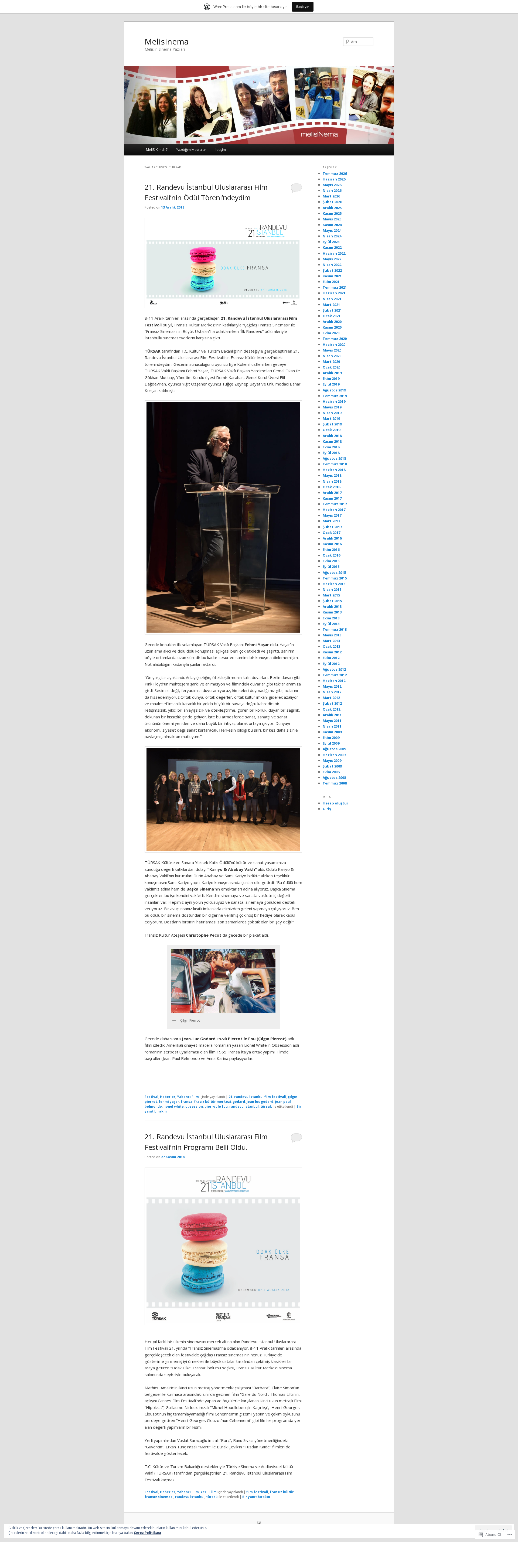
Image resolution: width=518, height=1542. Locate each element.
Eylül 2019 (331, 384)
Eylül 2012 (331, 663)
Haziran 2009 (334, 754)
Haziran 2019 (334, 401)
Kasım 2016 (332, 543)
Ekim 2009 (331, 737)
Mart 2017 (331, 520)
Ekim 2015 (331, 560)
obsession (194, 1106)
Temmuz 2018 (335, 464)
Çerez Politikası (147, 1532)
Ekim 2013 (331, 618)
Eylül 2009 (331, 743)
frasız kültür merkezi (212, 1101)
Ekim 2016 (331, 549)
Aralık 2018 (332, 435)
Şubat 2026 (332, 201)
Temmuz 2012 (335, 675)
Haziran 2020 (334, 344)
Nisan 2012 (332, 692)
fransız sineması (159, 1497)
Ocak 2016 (331, 555)
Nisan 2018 (332, 481)
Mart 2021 (331, 304)
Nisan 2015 (332, 589)
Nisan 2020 (332, 355)
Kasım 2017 (332, 498)
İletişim (220, 149)
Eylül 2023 (331, 241)
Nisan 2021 (332, 298)
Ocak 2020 (331, 367)
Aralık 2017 (332, 492)
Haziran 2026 (334, 179)
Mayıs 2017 (332, 515)
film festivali (257, 1492)
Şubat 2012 (332, 703)
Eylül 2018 (331, 452)
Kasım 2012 (332, 652)
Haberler (167, 1096)
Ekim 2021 (331, 281)
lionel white (173, 1106)
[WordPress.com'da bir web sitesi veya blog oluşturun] (259, 1523)
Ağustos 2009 (334, 748)
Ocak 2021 (331, 315)
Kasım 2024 (332, 224)
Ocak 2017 (331, 532)
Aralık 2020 (332, 321)
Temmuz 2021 (335, 287)
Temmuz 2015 (335, 578)
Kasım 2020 (332, 327)
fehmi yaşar (169, 1101)
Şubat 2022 (332, 270)
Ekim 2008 (331, 771)
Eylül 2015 (331, 566)
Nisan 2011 (332, 726)
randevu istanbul (244, 1106)
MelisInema (167, 41)
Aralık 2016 (332, 538)
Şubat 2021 (332, 310)
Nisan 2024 (332, 236)
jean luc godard (260, 1101)
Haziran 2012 (334, 680)
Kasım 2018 (332, 441)
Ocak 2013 (331, 646)
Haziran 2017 (334, 509)
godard (239, 1101)
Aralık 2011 (332, 714)
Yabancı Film (188, 1096)
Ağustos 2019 (334, 390)
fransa (186, 1101)
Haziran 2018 (334, 469)
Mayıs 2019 (332, 407)
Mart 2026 (331, 196)
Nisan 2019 (332, 412)
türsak (266, 1106)
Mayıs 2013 (332, 635)
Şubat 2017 (332, 526)
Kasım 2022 (332, 247)
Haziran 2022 (334, 253)
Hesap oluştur (335, 803)
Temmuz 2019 (335, 395)
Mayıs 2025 (332, 219)
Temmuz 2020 (335, 338)
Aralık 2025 (332, 207)
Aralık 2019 (332, 372)
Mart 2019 (331, 418)
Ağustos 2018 (334, 458)
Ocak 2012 (331, 709)
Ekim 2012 (331, 657)
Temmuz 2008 (335, 783)
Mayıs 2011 (332, 720)
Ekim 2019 (331, 378)
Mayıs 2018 (332, 475)
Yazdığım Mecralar (191, 149)
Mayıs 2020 (332, 350)
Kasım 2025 (332, 213)
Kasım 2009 (332, 731)
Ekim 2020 (331, 332)
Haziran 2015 (334, 583)
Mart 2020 (331, 361)
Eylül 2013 (331, 623)
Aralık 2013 (332, 606)
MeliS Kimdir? (157, 149)
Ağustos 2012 (334, 669)
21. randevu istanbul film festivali (257, 1096)
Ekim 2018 (331, 447)
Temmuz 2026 (335, 173)
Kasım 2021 (332, 276)
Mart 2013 (331, 640)
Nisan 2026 (332, 190)
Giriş (327, 808)
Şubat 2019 (332, 424)
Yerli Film (208, 1492)
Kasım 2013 (332, 612)
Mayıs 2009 (332, 760)
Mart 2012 (331, 697)
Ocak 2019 (331, 429)
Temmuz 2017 (335, 504)
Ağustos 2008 (334, 777)
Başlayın (302, 7)
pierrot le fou (216, 1106)
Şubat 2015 (332, 600)
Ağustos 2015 (334, 572)
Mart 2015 (331, 595)
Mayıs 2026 (332, 184)
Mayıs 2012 (332, 686)
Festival (151, 1096)
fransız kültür (282, 1492)
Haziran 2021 (334, 293)
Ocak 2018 (331, 487)
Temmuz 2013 (335, 629)
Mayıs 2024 (332, 230)
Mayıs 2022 (332, 259)
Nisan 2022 (332, 264)
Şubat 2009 (332, 766)
